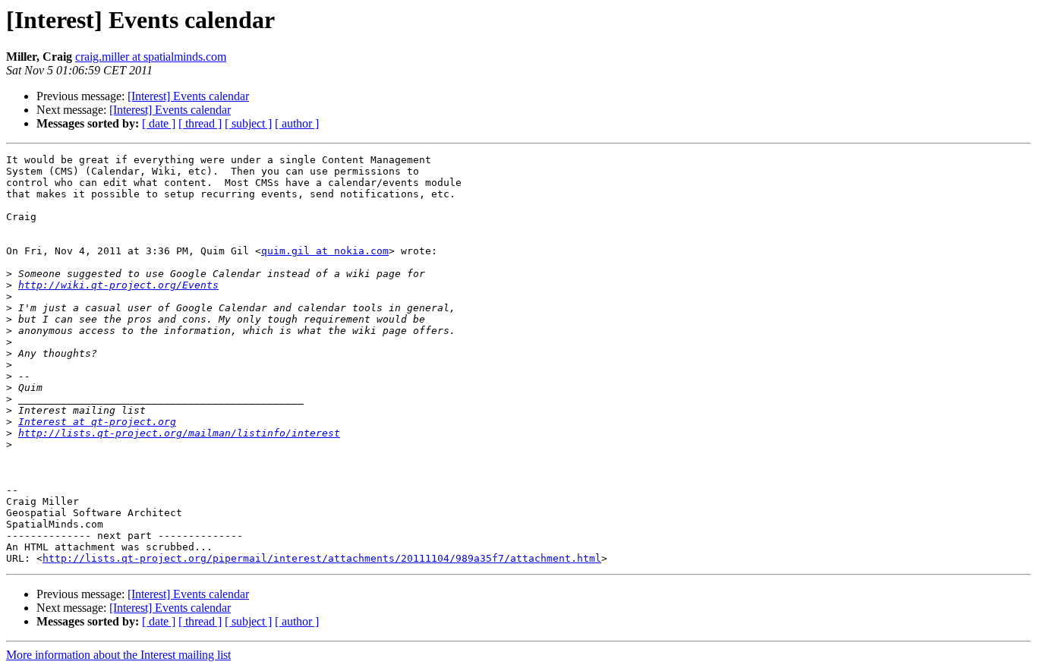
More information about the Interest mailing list (118, 654)
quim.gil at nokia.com (325, 251)
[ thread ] (200, 123)
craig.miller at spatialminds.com (150, 56)
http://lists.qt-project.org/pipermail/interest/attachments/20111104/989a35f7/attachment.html (322, 558)
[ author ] (297, 123)
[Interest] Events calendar (188, 96)
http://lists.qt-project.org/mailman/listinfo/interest (179, 433)
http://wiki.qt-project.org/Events (118, 285)
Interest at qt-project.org (97, 421)
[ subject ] (248, 123)
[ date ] (158, 123)
